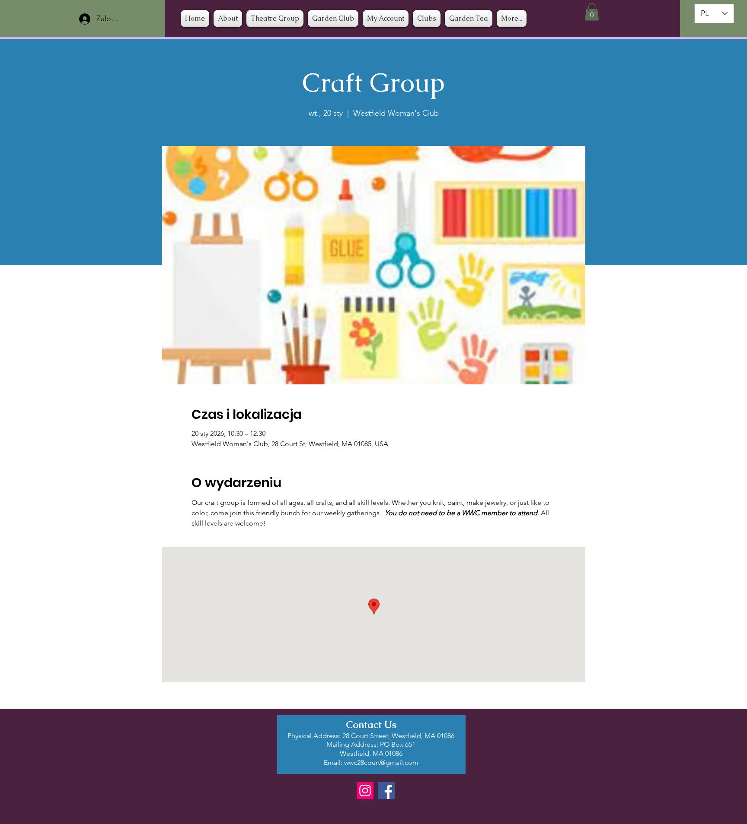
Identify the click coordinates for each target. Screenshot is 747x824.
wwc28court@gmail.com (381, 762)
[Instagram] (365, 790)
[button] (427, 18)
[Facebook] (386, 790)
